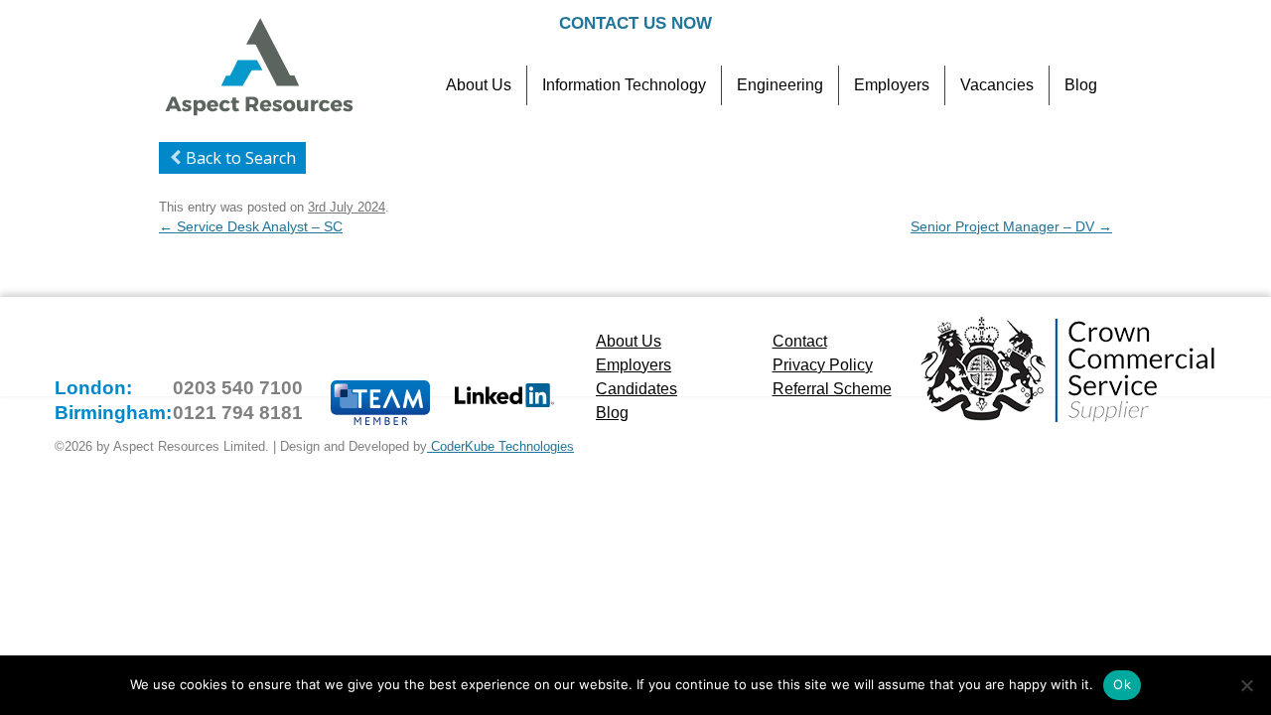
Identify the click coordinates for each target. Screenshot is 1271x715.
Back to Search (241, 158)
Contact (800, 341)
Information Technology (624, 84)
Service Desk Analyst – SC (251, 226)
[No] (1246, 685)
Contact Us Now (635, 23)
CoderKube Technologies (500, 446)
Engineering (780, 84)
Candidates (636, 388)
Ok (1122, 684)
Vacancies (997, 84)
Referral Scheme (832, 388)
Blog (1080, 84)
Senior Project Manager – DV (1011, 226)
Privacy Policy (823, 365)
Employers (891, 84)
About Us (478, 84)
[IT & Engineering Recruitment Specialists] (258, 113)
